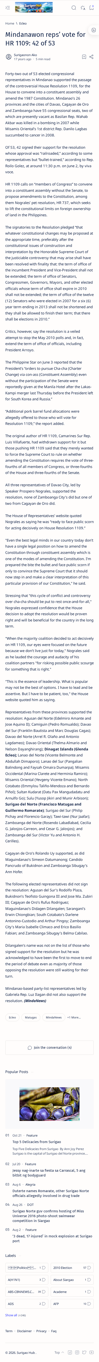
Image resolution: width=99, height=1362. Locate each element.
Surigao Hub (26, 1352)
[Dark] (82, 8)
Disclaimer (24, 1331)
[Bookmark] (91, 8)
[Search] (73, 8)
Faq (53, 1331)
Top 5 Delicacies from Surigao (36, 1142)
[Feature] (31, 1135)
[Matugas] (30, 1017)
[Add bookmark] (84, 56)
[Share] (91, 56)
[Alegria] (30, 1184)
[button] (74, 1017)
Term (8, 1331)
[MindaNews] (53, 1017)
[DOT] (30, 1205)
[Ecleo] (12, 1017)
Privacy (41, 1331)
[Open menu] (7, 8)
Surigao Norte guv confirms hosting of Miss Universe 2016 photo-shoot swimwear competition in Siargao (48, 1216)
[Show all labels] (15, 1315)
